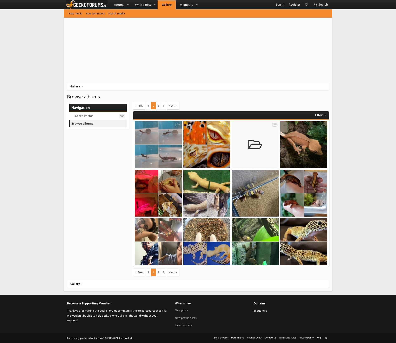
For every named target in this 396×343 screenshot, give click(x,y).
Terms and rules (287, 337)
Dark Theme (237, 337)
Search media (116, 13)
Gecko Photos (84, 116)
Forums (119, 5)
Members (186, 5)
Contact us (270, 337)
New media (75, 13)
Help (319, 337)
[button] (128, 4)
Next (171, 105)
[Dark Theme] (306, 4)
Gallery (167, 5)
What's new (143, 5)
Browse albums (82, 123)
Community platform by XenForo (99, 337)
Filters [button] (319, 115)
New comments (95, 13)
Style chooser (221, 337)
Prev (140, 105)
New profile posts (186, 318)
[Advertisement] (191, 52)
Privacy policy (306, 337)
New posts (181, 310)
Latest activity (183, 325)
